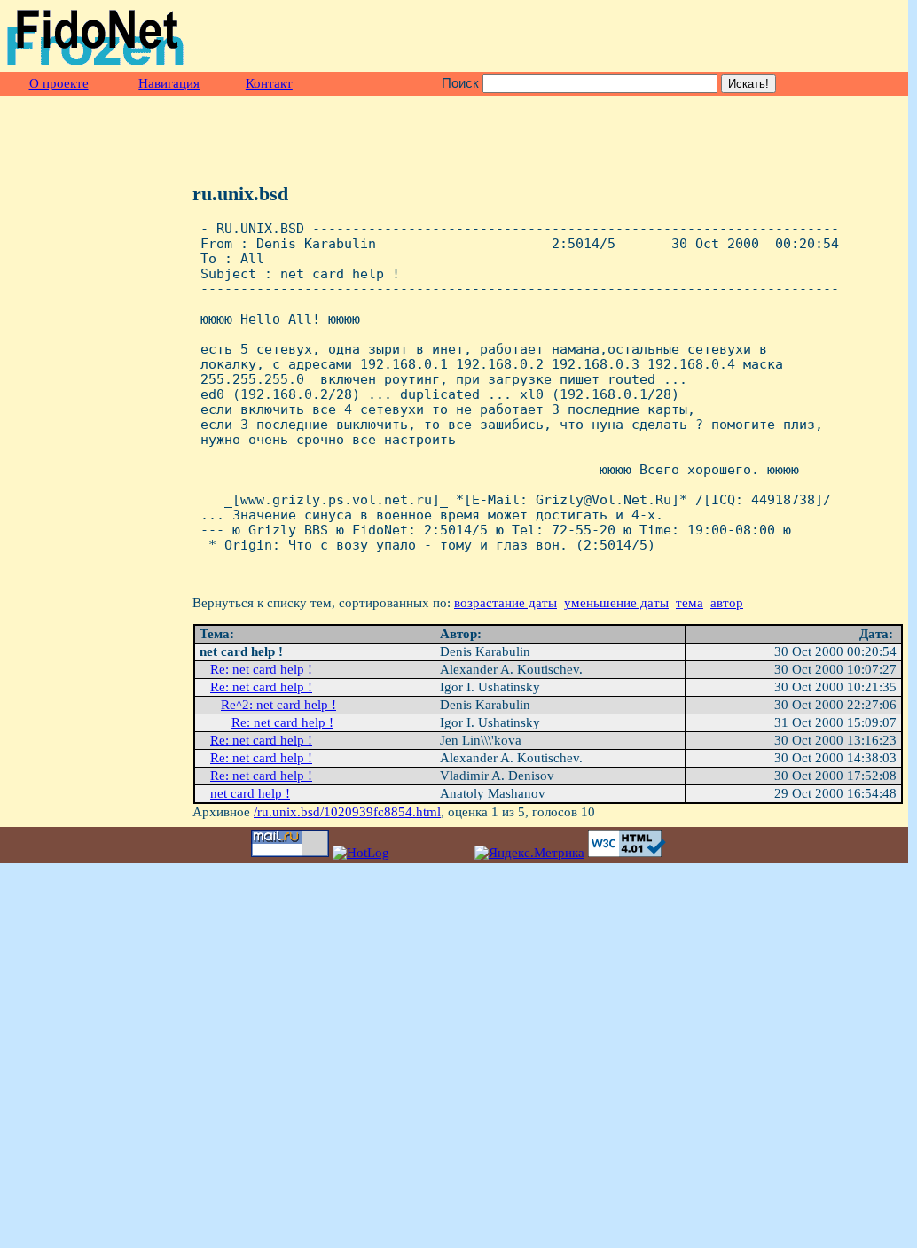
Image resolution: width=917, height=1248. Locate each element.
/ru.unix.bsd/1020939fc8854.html (347, 812)
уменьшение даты (616, 603)
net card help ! (250, 793)
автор (726, 603)
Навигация (169, 83)
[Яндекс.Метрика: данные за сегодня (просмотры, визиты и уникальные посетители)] (529, 853)
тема (689, 603)
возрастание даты (505, 603)
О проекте (59, 83)
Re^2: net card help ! (278, 705)
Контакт (269, 83)
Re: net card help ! (261, 669)
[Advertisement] (696, 36)
